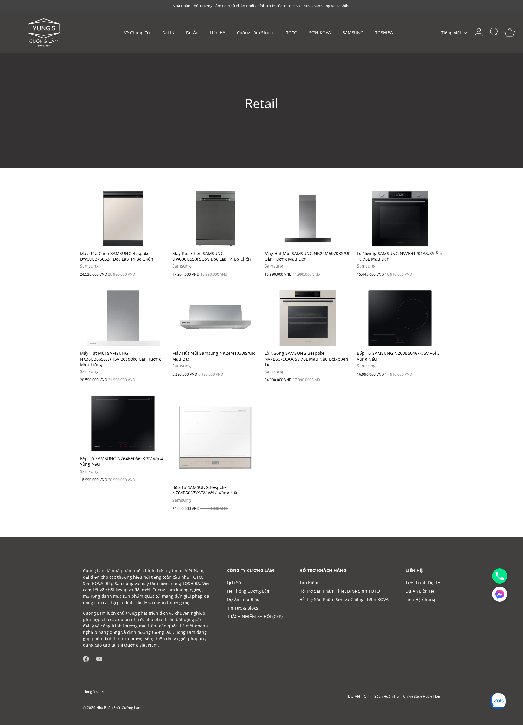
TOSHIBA (384, 32)
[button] (499, 594)
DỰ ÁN (354, 696)
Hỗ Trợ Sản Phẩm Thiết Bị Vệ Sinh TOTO (339, 591)
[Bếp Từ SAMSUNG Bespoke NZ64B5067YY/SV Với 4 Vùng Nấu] (215, 438)
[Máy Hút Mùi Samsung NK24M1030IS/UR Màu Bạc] (215, 318)
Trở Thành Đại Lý (423, 582)
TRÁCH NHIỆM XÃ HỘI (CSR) (255, 616)
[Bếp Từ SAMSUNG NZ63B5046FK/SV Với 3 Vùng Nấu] (400, 318)
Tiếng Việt (451, 32)
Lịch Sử (234, 582)
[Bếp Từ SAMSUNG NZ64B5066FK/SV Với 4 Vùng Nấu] (123, 423)
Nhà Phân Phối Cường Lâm (118, 707)
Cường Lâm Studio (255, 32)
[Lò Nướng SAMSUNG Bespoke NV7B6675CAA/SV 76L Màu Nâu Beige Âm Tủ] (308, 318)
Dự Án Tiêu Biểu (243, 599)
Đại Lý (168, 32)
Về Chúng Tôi (137, 32)
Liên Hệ (217, 32)
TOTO (292, 32)
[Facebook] (86, 658)
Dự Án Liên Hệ (420, 591)
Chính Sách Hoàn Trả (381, 696)
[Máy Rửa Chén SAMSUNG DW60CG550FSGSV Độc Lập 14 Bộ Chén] (215, 218)
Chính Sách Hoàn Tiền (421, 696)
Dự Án (192, 32)
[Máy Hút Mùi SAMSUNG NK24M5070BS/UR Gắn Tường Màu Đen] (308, 218)
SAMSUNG (353, 32)
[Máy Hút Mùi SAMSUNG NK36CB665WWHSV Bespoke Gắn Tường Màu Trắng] (123, 318)
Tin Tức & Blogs (242, 608)
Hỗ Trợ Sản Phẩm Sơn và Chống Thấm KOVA (344, 599)
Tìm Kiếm (308, 582)
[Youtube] (99, 658)
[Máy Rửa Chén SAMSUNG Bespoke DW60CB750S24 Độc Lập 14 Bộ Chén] (123, 218)
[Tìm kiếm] (494, 32)
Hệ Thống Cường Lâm (249, 591)
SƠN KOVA (320, 32)
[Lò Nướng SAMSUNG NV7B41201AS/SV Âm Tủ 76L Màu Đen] (400, 218)
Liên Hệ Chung (420, 599)
